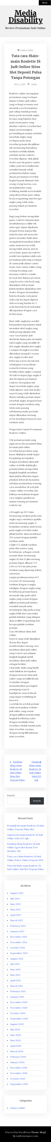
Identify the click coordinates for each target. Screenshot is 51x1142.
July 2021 (15, 964)
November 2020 (19, 1007)
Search (11, 795)
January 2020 (17, 1062)
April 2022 (15, 915)
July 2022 (15, 898)
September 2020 (19, 1018)
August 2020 (17, 1024)
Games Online (26, 50)
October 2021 (17, 947)
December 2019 (18, 1067)
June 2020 (15, 1035)
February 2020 (18, 1056)
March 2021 (16, 986)
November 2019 (18, 1073)
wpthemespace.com (27, 1136)
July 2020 (15, 1029)
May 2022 (15, 909)
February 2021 (18, 991)
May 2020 (15, 1040)
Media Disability (25, 17)
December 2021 (18, 936)
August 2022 (17, 893)
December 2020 (18, 1002)
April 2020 (15, 1045)
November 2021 (18, 942)
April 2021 (15, 980)
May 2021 (15, 974)
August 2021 (16, 958)
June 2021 (15, 969)
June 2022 (15, 904)
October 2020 (17, 1013)
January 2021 (17, 996)
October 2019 (17, 1078)
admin (34, 84)
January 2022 (17, 931)
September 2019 (19, 1084)
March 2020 (16, 1051)
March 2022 (16, 920)
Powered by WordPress (18, 1132)
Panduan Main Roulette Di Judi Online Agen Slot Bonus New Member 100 (23, 847)
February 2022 (18, 925)
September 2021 (19, 953)
